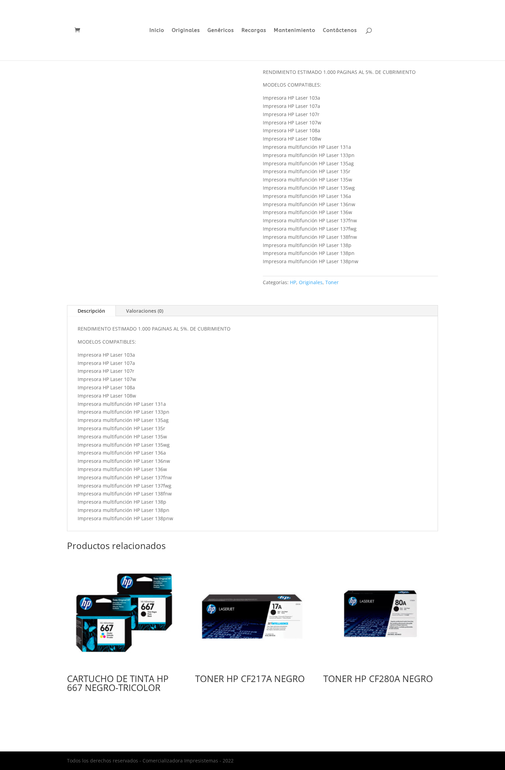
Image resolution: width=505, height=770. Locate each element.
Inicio (156, 30)
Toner (332, 282)
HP (293, 282)
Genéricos (220, 30)
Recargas (254, 30)
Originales (186, 30)
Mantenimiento (294, 30)
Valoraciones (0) (144, 311)
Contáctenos (340, 30)
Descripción (91, 311)
